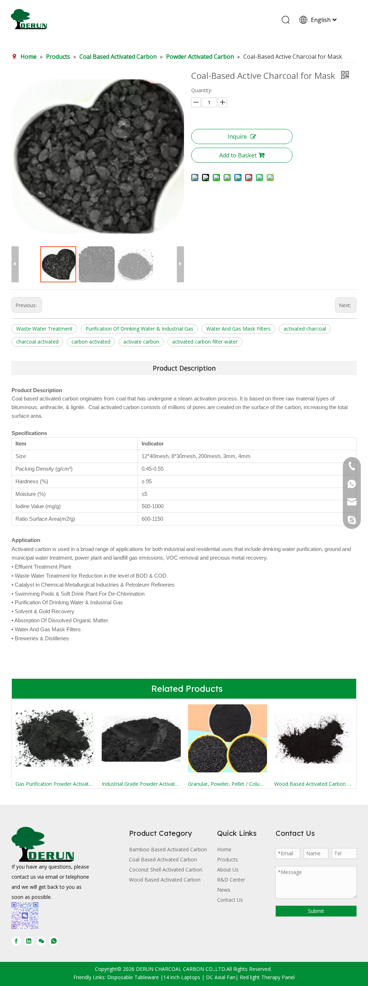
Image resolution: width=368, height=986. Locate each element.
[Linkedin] (28, 941)
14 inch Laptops (181, 977)
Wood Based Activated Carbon (165, 879)
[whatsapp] (54, 941)
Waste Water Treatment (44, 328)
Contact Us (230, 899)
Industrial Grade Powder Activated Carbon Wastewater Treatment (141, 783)
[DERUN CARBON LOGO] (43, 844)
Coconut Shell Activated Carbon (165, 869)
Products (227, 859)
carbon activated (91, 341)
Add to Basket (238, 155)
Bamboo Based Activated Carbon (168, 849)
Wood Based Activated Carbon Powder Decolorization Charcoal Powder (313, 783)
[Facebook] (16, 941)
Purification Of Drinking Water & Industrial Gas (139, 328)
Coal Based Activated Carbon (163, 859)
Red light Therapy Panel (267, 977)
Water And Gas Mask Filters (238, 328)
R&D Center (231, 879)
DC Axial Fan (220, 977)
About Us (228, 869)
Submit (316, 910)
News (223, 889)
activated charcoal (305, 328)
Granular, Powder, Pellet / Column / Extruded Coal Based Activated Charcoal (227, 783)
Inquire (237, 136)
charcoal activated (37, 341)
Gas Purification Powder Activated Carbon (55, 783)
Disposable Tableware (133, 977)
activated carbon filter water (205, 341)
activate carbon (141, 341)
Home (224, 849)
